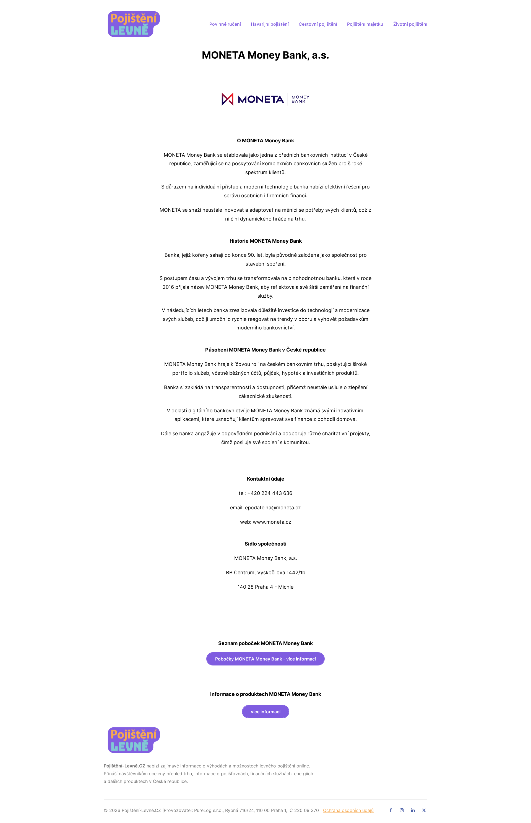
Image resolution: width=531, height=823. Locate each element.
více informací (265, 711)
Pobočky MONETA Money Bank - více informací (265, 659)
